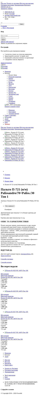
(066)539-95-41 (9, 12)
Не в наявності (9, 206)
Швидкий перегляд (7, 275)
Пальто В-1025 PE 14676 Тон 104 (12, 298)
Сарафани (12, 103)
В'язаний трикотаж (15, 77)
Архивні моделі (14, 113)
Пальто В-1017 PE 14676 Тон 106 (12, 339)
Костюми (12, 89)
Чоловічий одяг (14, 94)
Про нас (3, 3)
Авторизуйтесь (26, 254)
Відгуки (7, 361)
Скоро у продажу (10, 115)
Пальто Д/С (12, 92)
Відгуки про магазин (27, 3)
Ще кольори (5, 274)
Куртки (11, 91)
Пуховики (12, 101)
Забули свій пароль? (7, 41)
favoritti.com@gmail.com (12, 15)
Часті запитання (10, 375)
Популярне (12, 112)
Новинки (8, 71)
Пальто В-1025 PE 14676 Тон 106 (12, 277)
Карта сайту (9, 365)
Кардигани (12, 87)
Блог (6, 122)
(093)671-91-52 (5, 7)
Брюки (11, 78)
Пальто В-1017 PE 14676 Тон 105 (12, 318)
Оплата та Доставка (11, 368)
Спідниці (12, 80)
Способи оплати (6, 262)
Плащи (11, 98)
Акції (6, 119)
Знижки (7, 124)
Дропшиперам (19, 5)
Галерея (7, 120)
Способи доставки (7, 259)
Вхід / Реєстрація (8, 28)
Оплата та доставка (13, 3)
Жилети (11, 84)
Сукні (10, 96)
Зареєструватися (6, 63)
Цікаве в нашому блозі (12, 106)
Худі (10, 85)
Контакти (27, 5)
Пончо (11, 99)
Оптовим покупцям (7, 5)
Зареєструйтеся (6, 256)
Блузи (10, 82)
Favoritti (11, 14)
